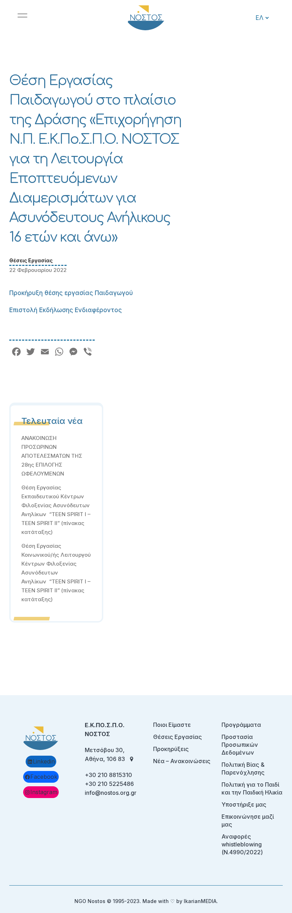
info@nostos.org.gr (110, 792)
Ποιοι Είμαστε (172, 724)
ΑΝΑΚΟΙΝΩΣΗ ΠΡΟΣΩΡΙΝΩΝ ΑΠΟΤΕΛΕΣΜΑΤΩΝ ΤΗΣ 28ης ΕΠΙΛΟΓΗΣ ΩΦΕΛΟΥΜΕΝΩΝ (51, 456)
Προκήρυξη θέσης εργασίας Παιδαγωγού (71, 293)
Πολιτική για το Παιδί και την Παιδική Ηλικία (251, 788)
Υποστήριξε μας (243, 804)
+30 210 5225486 (109, 783)
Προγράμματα (241, 724)
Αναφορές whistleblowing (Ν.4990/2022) (242, 844)
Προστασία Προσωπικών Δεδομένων (239, 744)
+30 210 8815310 (108, 774)
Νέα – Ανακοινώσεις (181, 761)
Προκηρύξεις (171, 748)
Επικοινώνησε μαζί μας (247, 820)
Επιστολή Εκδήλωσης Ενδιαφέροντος (65, 310)
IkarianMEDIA (200, 901)
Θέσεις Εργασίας (31, 260)
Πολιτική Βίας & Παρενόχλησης (243, 768)
